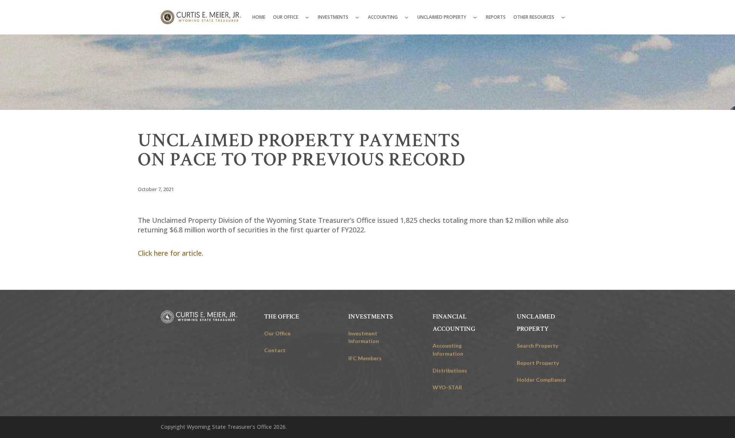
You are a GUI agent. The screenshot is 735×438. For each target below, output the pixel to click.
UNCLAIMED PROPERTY (441, 17)
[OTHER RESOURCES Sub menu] (563, 17)
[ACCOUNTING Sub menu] (406, 17)
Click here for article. (171, 253)
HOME (258, 17)
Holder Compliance (541, 379)
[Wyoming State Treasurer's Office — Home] (201, 17)
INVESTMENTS (333, 17)
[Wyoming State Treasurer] (199, 317)
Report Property (538, 363)
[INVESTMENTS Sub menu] (357, 17)
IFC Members (365, 358)
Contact (275, 350)
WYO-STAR (447, 387)
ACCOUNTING (383, 17)
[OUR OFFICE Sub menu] (307, 17)
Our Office (277, 333)
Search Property (537, 345)
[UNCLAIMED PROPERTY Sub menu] (475, 17)
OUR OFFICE (285, 17)
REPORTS (496, 17)
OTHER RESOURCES (533, 17)
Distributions (450, 370)
